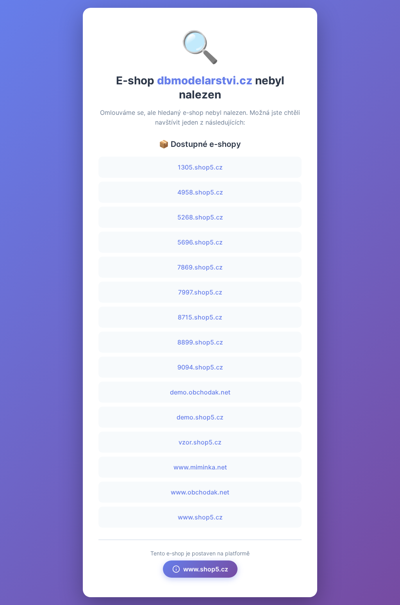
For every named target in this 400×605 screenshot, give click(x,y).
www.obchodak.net (200, 492)
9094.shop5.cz (200, 367)
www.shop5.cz (200, 517)
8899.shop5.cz (200, 342)
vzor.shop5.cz (200, 442)
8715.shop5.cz (200, 317)
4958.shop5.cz (200, 192)
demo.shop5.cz (200, 417)
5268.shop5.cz (200, 217)
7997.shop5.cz (200, 292)
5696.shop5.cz (200, 242)
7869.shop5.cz (200, 267)
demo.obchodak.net (200, 392)
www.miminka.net (200, 467)
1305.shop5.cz (200, 167)
